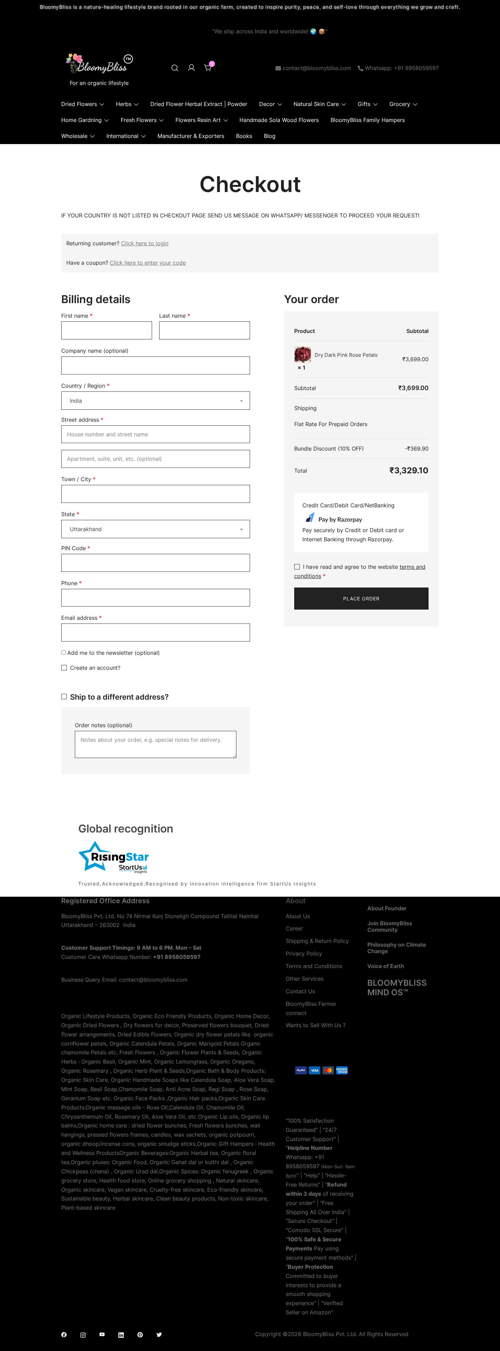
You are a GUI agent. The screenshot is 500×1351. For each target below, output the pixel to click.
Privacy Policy (304, 953)
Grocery (399, 104)
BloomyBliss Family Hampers (368, 120)
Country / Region (85, 385)
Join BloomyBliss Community (389, 926)
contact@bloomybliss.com (317, 68)
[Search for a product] (175, 68)
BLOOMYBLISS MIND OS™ (397, 988)
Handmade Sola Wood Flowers (279, 120)
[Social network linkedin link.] (121, 1334)
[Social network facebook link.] (64, 1334)
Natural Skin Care (316, 104)
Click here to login (144, 243)
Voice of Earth (385, 966)
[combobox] (155, 400)
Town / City (78, 479)
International (122, 136)
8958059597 (302, 1166)
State (70, 514)
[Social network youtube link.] (102, 1334)
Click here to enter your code (148, 262)
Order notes (103, 725)
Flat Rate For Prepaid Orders (330, 424)
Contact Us (300, 991)
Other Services (304, 978)
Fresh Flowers (138, 120)
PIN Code (75, 548)
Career (294, 928)
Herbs (123, 104)
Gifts (364, 104)
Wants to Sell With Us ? (316, 1025)
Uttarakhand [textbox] (86, 529)
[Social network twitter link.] (159, 1334)
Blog (270, 136)
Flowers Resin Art (198, 120)
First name (77, 315)
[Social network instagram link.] (83, 1334)
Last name (174, 315)
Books (244, 136)
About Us (298, 916)
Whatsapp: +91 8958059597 (402, 68)
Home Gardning (81, 120)
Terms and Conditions (314, 966)
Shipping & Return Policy (317, 940)
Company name (95, 350)
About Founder (386, 908)
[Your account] (191, 68)
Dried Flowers (79, 104)
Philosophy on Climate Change (396, 947)
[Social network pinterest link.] (140, 1334)
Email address (81, 617)
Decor (267, 104)
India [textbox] (76, 400)
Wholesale (74, 136)
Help (312, 1175)
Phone (71, 583)
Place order (361, 598)
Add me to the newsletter (113, 652)
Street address (82, 419)
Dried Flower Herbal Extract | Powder (198, 104)
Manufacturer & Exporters (190, 136)
